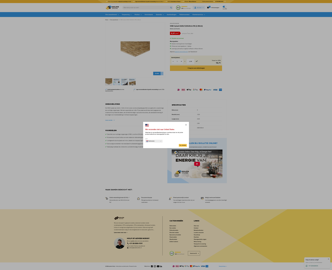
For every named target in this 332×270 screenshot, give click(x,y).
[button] (186, 125)
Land (146, 138)
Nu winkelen (182, 145)
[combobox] (150, 141)
